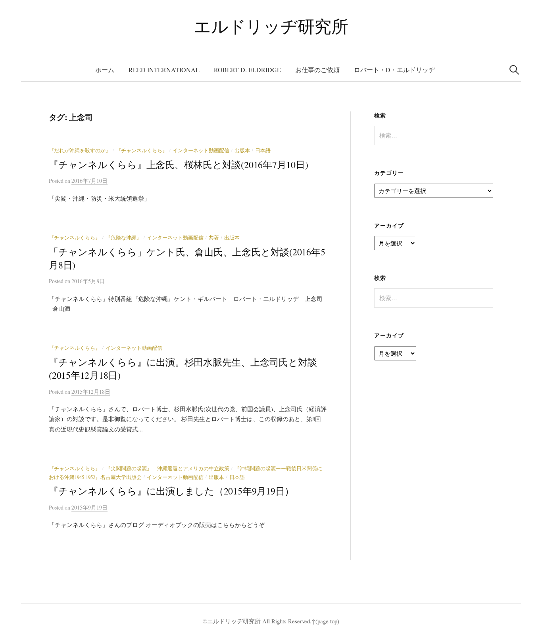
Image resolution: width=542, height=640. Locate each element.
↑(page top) (325, 621)
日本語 (263, 150)
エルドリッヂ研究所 (271, 26)
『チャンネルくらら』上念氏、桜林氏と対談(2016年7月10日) (178, 164)
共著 (214, 237)
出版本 (242, 150)
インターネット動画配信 (201, 150)
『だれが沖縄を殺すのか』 (80, 150)
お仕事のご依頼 (317, 69)
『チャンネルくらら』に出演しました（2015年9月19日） (171, 491)
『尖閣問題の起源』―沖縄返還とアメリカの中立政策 (167, 468)
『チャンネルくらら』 (141, 150)
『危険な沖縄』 (124, 237)
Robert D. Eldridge (247, 69)
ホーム (104, 69)
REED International (164, 69)
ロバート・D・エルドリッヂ (394, 69)
